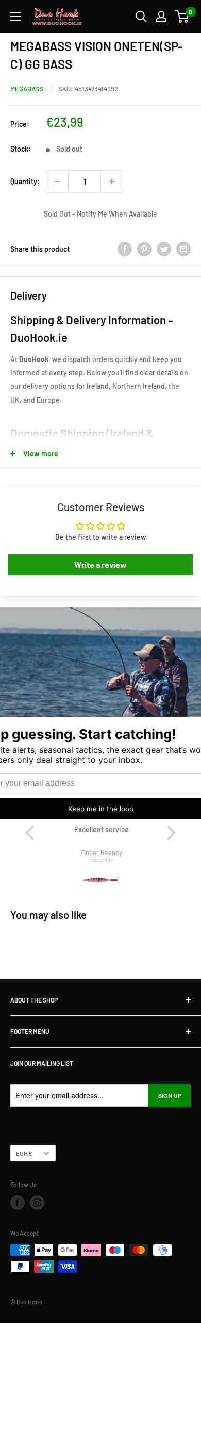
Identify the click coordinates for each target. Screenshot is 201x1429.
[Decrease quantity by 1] (57, 181)
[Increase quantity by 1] (112, 181)
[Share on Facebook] (125, 248)
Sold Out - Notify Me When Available (100, 213)
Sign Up (169, 1095)
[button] (32, 833)
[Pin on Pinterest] (144, 248)
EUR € (24, 1153)
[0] (182, 16)
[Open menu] (15, 16)
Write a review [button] (100, 564)
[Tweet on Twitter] (164, 248)
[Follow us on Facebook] (17, 1202)
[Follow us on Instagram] (37, 1202)
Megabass (26, 89)
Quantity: (25, 181)
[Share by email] (183, 248)
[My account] (161, 16)
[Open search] (141, 16)
